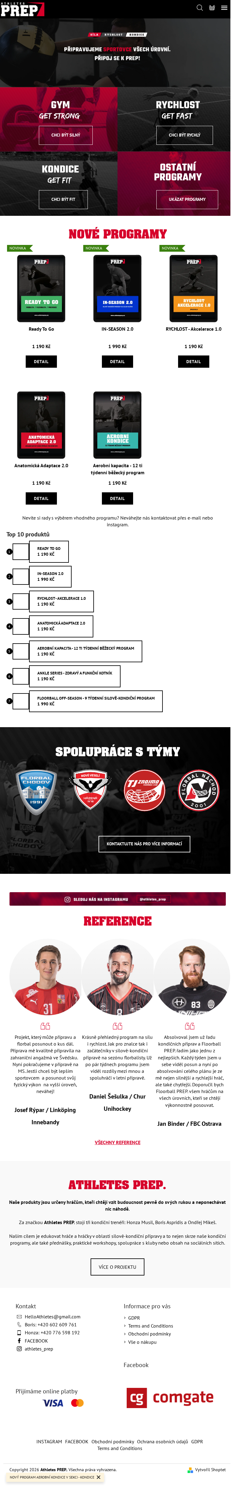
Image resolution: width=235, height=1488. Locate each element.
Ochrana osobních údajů (162, 1441)
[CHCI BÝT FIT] (59, 183)
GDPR (134, 1318)
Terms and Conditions (150, 1326)
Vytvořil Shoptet (210, 1469)
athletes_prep (39, 1349)
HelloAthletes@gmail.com (52, 1316)
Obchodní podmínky (149, 1334)
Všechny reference (117, 1142)
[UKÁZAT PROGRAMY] (176, 183)
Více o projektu (117, 1267)
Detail (41, 361)
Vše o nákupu (142, 1342)
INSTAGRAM (49, 1441)
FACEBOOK (36, 1341)
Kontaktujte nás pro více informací (144, 844)
